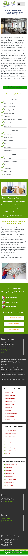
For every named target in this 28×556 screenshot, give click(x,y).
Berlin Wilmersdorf (10, 401)
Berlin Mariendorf (10, 407)
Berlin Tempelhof (9, 404)
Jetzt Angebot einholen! (15, 87)
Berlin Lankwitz (9, 392)
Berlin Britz (8, 410)
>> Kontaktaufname (14, 323)
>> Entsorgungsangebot (14, 317)
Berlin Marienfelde (10, 419)
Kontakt (3, 352)
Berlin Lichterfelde (10, 395)
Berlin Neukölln (9, 416)
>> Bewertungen (14, 329)
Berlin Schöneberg (10, 398)
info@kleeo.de (9, 346)
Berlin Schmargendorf (11, 413)
